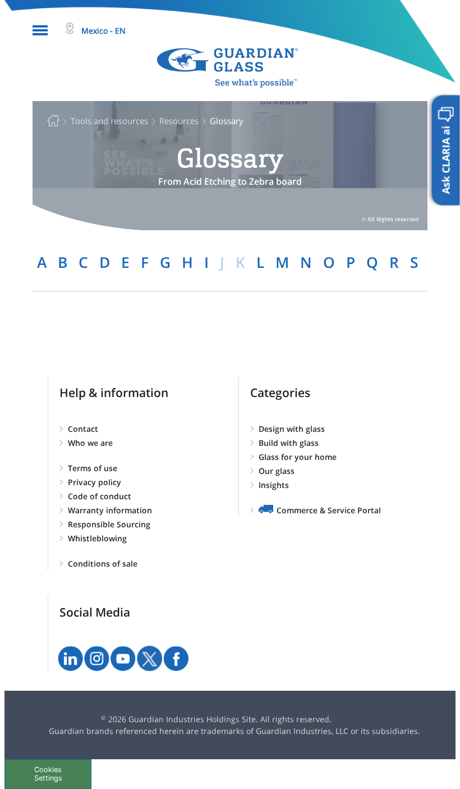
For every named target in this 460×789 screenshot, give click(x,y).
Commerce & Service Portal (329, 510)
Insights (274, 485)
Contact (83, 428)
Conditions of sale (102, 563)
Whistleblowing (97, 538)
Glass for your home (298, 456)
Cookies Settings (48, 773)
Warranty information (110, 510)
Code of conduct (99, 496)
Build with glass (289, 442)
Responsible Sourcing (109, 524)
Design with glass (292, 428)
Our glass (277, 471)
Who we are (90, 442)
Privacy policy (94, 482)
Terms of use (92, 468)
